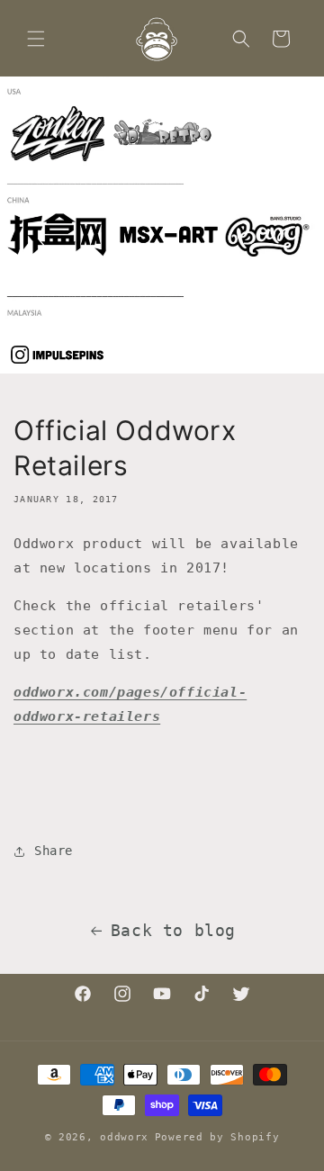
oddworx (124, 1137)
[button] (36, 39)
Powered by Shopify (217, 1137)
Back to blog (173, 930)
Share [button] (53, 850)
